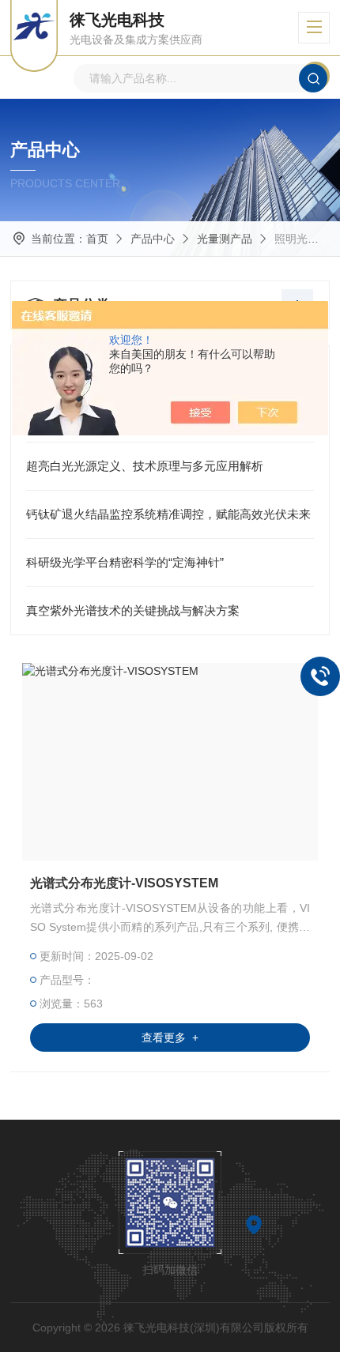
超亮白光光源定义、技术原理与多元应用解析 (144, 466)
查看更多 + (170, 1037)
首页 (97, 238)
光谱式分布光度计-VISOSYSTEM (124, 883)
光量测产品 (224, 238)
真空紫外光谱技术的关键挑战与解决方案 (133, 610)
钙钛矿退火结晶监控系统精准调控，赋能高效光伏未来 (168, 514)
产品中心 (152, 238)
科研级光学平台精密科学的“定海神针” (125, 562)
